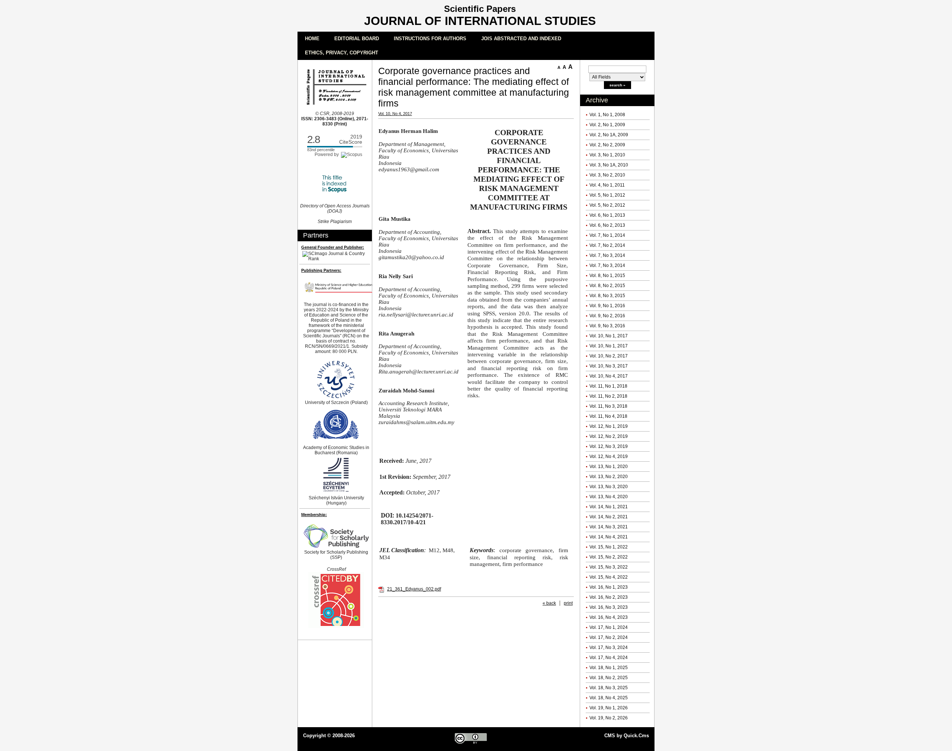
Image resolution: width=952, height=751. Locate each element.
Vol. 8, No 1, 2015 (607, 275)
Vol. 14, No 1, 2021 (608, 506)
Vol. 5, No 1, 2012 (607, 195)
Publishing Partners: (321, 270)
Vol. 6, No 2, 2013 (607, 225)
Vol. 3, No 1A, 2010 (608, 165)
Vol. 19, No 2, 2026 (608, 717)
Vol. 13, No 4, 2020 (608, 496)
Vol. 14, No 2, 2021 (608, 516)
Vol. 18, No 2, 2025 (608, 677)
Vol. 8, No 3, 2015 (607, 295)
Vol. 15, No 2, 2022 (608, 557)
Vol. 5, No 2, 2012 (607, 205)
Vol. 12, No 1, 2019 (608, 426)
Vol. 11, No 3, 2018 (608, 406)
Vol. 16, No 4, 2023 (608, 617)
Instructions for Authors (430, 38)
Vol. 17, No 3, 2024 (608, 647)
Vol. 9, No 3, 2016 (607, 325)
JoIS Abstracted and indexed (521, 38)
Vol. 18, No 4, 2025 (608, 697)
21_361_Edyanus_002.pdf (414, 589)
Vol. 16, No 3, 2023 (608, 607)
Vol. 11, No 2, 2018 (608, 396)
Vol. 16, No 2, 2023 (608, 597)
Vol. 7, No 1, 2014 (607, 235)
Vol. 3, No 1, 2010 (607, 154)
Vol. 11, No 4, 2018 (608, 416)
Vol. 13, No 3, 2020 (608, 486)
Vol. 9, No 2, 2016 (607, 315)
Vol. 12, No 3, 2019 (608, 446)
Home (312, 38)
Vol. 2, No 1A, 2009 (608, 134)
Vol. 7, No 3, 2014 (607, 255)
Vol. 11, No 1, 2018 (608, 386)
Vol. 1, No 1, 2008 (607, 114)
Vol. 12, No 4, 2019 (608, 456)
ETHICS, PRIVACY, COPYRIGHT (341, 52)
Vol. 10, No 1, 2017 (608, 335)
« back (549, 603)
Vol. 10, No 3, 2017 (608, 366)
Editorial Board (356, 38)
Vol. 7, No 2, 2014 (607, 245)
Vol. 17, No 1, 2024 (608, 627)
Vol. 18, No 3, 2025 (608, 687)
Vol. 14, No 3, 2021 (608, 526)
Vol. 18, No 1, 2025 (608, 667)
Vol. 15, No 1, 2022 (608, 547)
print (568, 603)
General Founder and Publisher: (332, 247)
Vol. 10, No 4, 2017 (608, 376)
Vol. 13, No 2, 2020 (608, 476)
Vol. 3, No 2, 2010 (607, 175)
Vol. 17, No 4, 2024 (608, 657)
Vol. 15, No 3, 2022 (608, 567)
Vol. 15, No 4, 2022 (608, 577)
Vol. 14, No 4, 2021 (608, 537)
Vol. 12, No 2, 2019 (608, 436)
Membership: (314, 514)
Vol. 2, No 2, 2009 (607, 144)
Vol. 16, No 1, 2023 (608, 587)
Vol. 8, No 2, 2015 (607, 285)
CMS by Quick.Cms (626, 735)
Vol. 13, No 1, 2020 (608, 466)
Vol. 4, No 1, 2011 (607, 185)
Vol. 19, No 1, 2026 (608, 707)
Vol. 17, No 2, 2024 (608, 637)
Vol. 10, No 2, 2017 (608, 356)
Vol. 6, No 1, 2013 (607, 215)
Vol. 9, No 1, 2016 (607, 305)
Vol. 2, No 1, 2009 (607, 124)
